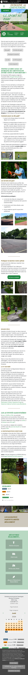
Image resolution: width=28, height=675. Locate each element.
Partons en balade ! (14, 277)
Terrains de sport (17, 50)
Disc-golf (7, 50)
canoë (23, 420)
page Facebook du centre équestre (13, 456)
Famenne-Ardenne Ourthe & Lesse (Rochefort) (13, 404)
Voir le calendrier (9, 500)
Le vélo (8, 60)
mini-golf (12, 422)
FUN (7, 428)
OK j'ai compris (13, 663)
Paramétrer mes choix (14, 670)
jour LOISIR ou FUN (7, 415)
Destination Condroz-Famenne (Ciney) (11, 402)
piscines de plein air (16, 427)
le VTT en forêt (17, 60)
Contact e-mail (14, 603)
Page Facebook (14, 607)
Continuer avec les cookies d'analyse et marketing (14, 666)
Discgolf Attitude (14, 77)
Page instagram (14, 610)
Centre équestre (13, 64)
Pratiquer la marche (13, 54)
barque (4, 422)
